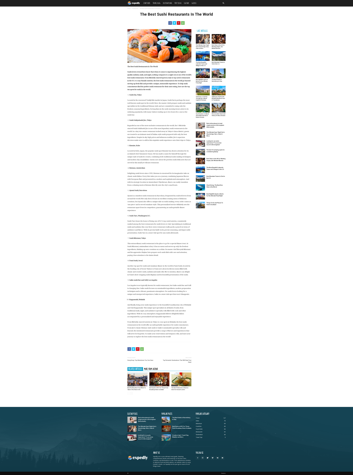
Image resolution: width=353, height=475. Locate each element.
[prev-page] (128, 393)
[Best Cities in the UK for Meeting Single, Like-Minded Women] (219, 39)
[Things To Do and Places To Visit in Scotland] (200, 205)
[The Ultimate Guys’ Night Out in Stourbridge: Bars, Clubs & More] (203, 39)
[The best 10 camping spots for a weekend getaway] (200, 152)
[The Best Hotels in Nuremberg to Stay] (219, 73)
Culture (186, 3)
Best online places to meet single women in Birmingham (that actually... (215, 125)
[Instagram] (202, 458)
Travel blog (156, 3)
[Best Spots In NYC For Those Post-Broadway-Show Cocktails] (159, 379)
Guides (194, 3)
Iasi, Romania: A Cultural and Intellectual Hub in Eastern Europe (202, 115)
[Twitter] (174, 23)
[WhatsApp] (183, 23)
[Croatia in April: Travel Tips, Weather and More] (166, 437)
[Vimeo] (212, 458)
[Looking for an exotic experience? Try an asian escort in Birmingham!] (200, 143)
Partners (223, 473)
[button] (223, 3)
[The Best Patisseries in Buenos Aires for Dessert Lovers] (181, 379)
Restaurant (135, 8)
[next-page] (131, 393)
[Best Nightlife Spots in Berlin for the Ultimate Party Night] (203, 73)
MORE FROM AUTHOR (151, 369)
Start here (146, 3)
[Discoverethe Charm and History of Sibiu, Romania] (219, 107)
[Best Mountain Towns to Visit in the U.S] (219, 56)
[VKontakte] (217, 458)
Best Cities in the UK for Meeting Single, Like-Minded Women (218, 46)
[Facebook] (170, 23)
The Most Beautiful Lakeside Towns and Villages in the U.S (201, 64)
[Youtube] (222, 458)
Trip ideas (177, 3)
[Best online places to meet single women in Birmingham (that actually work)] (200, 125)
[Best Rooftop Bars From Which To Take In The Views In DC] (137, 379)
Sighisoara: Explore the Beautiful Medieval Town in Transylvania (218, 98)
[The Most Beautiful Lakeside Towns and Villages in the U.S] (203, 56)
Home (129, 8)
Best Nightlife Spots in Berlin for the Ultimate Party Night (202, 81)
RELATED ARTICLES (135, 369)
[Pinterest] (178, 23)
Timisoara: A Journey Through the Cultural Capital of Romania (201, 98)
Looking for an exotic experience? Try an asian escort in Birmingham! (213, 142)
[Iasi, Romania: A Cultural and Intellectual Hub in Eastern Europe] (203, 107)
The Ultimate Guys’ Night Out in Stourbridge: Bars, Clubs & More (202, 46)
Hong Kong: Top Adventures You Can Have (140, 360)
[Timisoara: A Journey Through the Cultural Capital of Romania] (203, 90)
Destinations (167, 3)
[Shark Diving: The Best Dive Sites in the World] (200, 187)
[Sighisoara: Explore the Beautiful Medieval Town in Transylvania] (219, 90)
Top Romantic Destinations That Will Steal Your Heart (177, 361)
